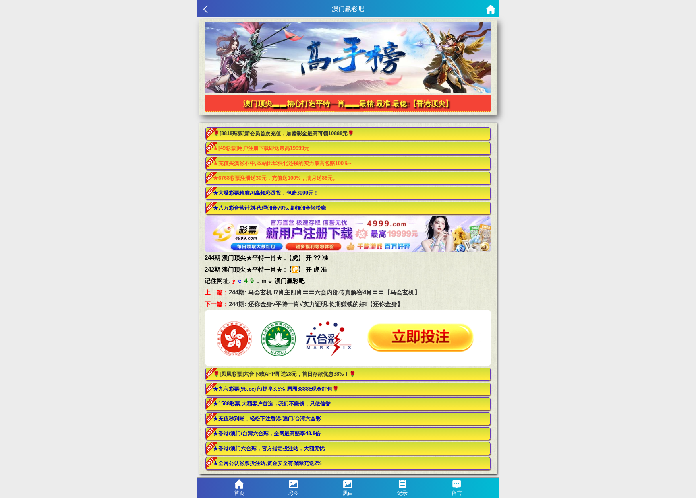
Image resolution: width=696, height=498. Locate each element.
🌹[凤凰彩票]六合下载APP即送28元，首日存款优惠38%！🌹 (284, 374)
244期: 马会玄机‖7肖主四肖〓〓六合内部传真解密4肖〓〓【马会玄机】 (324, 292)
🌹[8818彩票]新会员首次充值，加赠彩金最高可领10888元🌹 (283, 133)
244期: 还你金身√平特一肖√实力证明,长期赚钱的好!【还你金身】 (316, 303)
